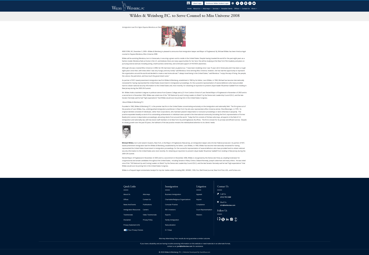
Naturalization (170, 225)
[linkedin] (245, 3)
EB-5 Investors (170, 210)
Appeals (199, 194)
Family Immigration (172, 220)
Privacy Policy (148, 220)
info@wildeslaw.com (227, 205)
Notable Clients (226, 8)
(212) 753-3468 (225, 197)
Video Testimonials (150, 215)
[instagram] (250, 3)
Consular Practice (171, 205)
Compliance (200, 205)
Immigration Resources (131, 210)
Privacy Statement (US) (131, 225)
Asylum (199, 199)
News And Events (129, 205)
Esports (168, 215)
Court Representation (204, 210)
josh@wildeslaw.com (184, 246)
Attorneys (206, 8)
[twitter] (241, 3)
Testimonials (128, 215)
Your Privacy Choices (135, 230)
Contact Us (246, 8)
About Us (196, 8)
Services (216, 8)
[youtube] (254, 3)
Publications (147, 205)
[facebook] (237, 3)
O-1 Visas (168, 230)
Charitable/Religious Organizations (177, 199)
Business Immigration (173, 194)
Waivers (199, 215)
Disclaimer (127, 220)
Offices (236, 8)
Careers (146, 210)
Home (189, 8)
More (253, 8)
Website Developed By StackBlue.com (196, 252)
